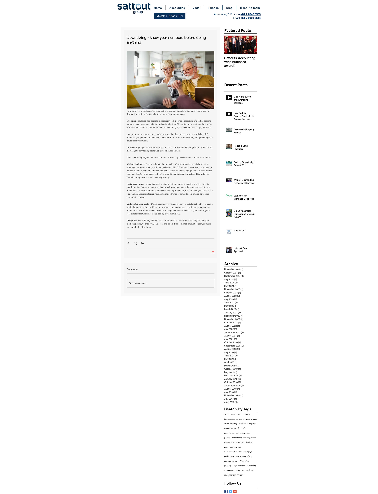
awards (247, 414)
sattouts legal (247, 470)
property (227, 465)
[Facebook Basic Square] (226, 491)
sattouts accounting (232, 470)
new (232, 456)
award (239, 414)
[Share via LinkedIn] (142, 243)
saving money (230, 475)
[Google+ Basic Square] (235, 491)
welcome (240, 475)
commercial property (247, 424)
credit (243, 428)
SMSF (232, 414)
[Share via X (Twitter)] (135, 243)
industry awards (249, 438)
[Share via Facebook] (128, 243)
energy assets (245, 433)
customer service (231, 433)
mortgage (248, 451)
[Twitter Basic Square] (230, 491)
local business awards (233, 451)
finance (227, 438)
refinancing (251, 465)
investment (240, 442)
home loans (237, 438)
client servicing (230, 424)
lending (249, 442)
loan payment (235, 447)
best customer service (233, 419)
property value (239, 465)
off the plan (244, 461)
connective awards (231, 428)
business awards (250, 419)
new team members (243, 456)
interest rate (229, 442)
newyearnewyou (230, 461)
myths (226, 456)
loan (226, 447)
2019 (226, 414)
